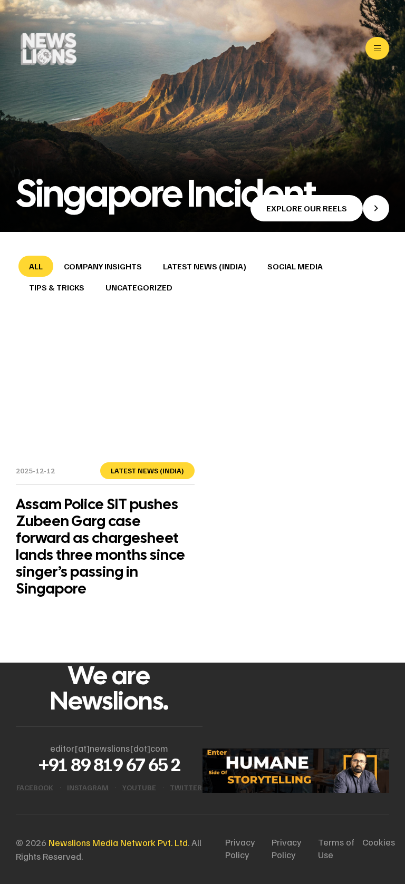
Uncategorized (138, 287)
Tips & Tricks (56, 287)
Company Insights (103, 266)
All (36, 266)
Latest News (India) (204, 266)
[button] (319, 208)
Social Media (295, 266)
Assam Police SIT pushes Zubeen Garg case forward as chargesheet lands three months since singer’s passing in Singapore (100, 546)
